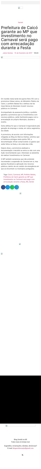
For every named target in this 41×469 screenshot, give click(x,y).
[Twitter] (22, 455)
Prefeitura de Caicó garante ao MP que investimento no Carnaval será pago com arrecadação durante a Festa (19, 179)
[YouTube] (26, 455)
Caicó (10, 175)
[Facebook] (15, 455)
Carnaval (16, 175)
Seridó (20, 22)
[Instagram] (18, 455)
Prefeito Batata (29, 175)
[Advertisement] (20, 227)
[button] (20, 2)
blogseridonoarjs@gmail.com (23, 448)
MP (22, 175)
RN (27, 182)
